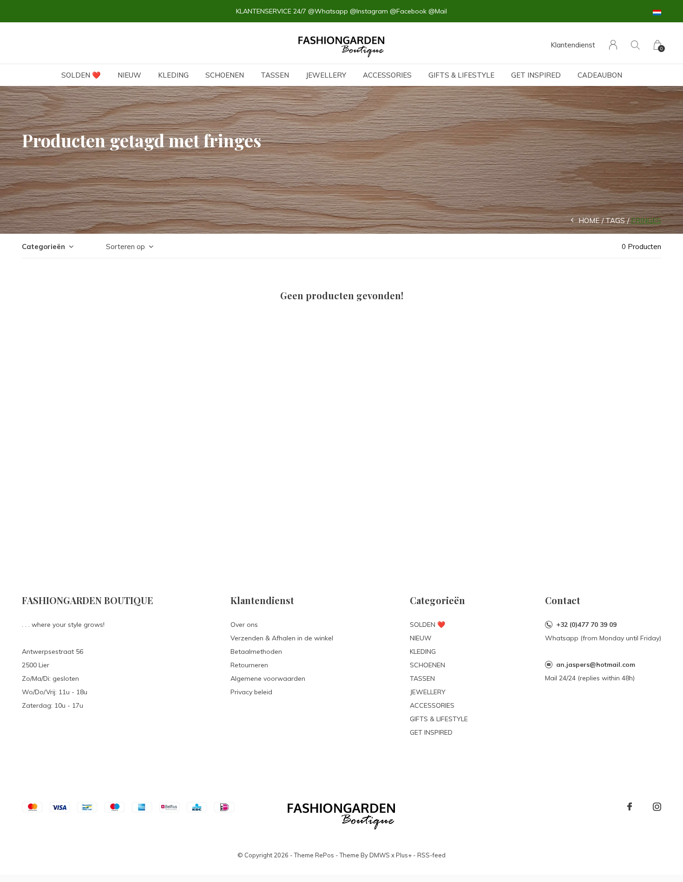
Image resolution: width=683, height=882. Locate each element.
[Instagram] (657, 807)
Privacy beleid (251, 692)
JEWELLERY (326, 75)
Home (588, 220)
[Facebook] (629, 807)
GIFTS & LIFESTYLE (461, 75)
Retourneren (249, 665)
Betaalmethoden (256, 651)
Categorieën (43, 246)
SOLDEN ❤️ (81, 75)
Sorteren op (125, 246)
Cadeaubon (600, 75)
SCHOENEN (224, 75)
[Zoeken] (635, 45)
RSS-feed (431, 855)
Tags (615, 220)
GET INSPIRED (536, 75)
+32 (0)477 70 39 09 (586, 624)
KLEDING (173, 75)
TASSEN (275, 75)
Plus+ (404, 855)
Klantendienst (573, 44)
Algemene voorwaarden (267, 678)
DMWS (379, 855)
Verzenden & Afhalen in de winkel (281, 638)
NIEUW (129, 75)
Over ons (244, 624)
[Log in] (613, 45)
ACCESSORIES (387, 75)
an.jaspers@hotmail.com (595, 664)
